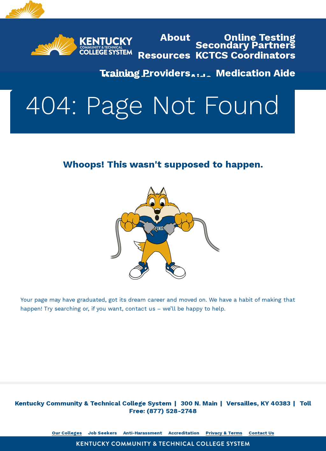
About (175, 37)
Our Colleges (67, 432)
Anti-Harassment (142, 432)
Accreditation (183, 432)
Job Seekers (102, 432)
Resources (164, 55)
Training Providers (144, 73)
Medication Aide (255, 73)
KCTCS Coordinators (245, 55)
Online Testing (259, 37)
